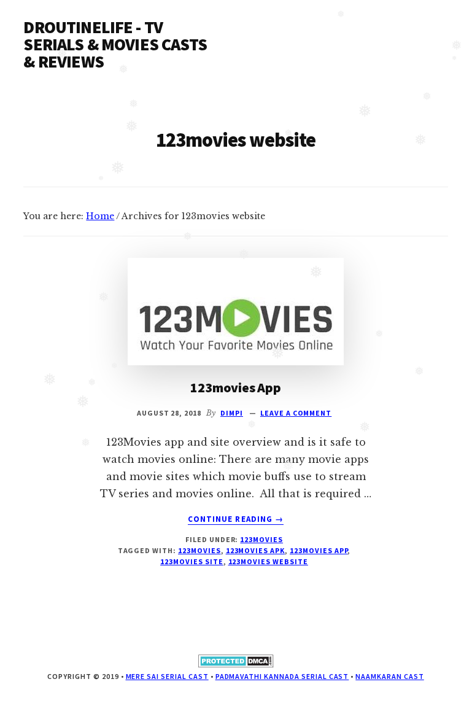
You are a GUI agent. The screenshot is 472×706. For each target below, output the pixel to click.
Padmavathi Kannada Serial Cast (282, 676)
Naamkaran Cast (389, 676)
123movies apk (255, 550)
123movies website (268, 561)
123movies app (318, 550)
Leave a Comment (295, 412)
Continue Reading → (236, 519)
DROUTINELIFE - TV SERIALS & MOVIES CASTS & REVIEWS (115, 44)
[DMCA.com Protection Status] (236, 665)
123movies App (235, 387)
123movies (261, 539)
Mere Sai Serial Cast (167, 676)
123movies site (191, 561)
